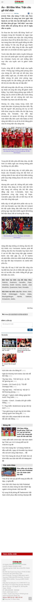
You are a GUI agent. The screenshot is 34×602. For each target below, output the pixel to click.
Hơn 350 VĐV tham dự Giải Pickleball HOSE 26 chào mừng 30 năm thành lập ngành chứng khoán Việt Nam (16, 486)
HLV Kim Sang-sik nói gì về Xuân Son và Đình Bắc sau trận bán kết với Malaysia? (17, 457)
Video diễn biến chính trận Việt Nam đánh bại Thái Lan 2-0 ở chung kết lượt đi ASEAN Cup (17, 442)
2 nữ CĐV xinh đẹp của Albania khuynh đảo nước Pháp (24, 350)
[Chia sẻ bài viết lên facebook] (29, 13)
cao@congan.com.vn (12, 592)
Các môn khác (9, 465)
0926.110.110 (10, 597)
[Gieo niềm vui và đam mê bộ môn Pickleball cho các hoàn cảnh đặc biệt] (8, 471)
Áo (9, 314)
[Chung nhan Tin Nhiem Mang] (11, 599)
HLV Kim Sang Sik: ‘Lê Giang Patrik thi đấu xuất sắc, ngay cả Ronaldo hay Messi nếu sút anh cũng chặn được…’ (17, 450)
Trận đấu (25, 314)
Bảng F (20, 314)
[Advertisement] (15, 525)
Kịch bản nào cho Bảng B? (12, 370)
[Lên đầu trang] (30, 598)
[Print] (32, 13)
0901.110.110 (18, 597)
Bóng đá (6, 425)
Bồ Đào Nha (14, 314)
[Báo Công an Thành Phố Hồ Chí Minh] (19, 2)
